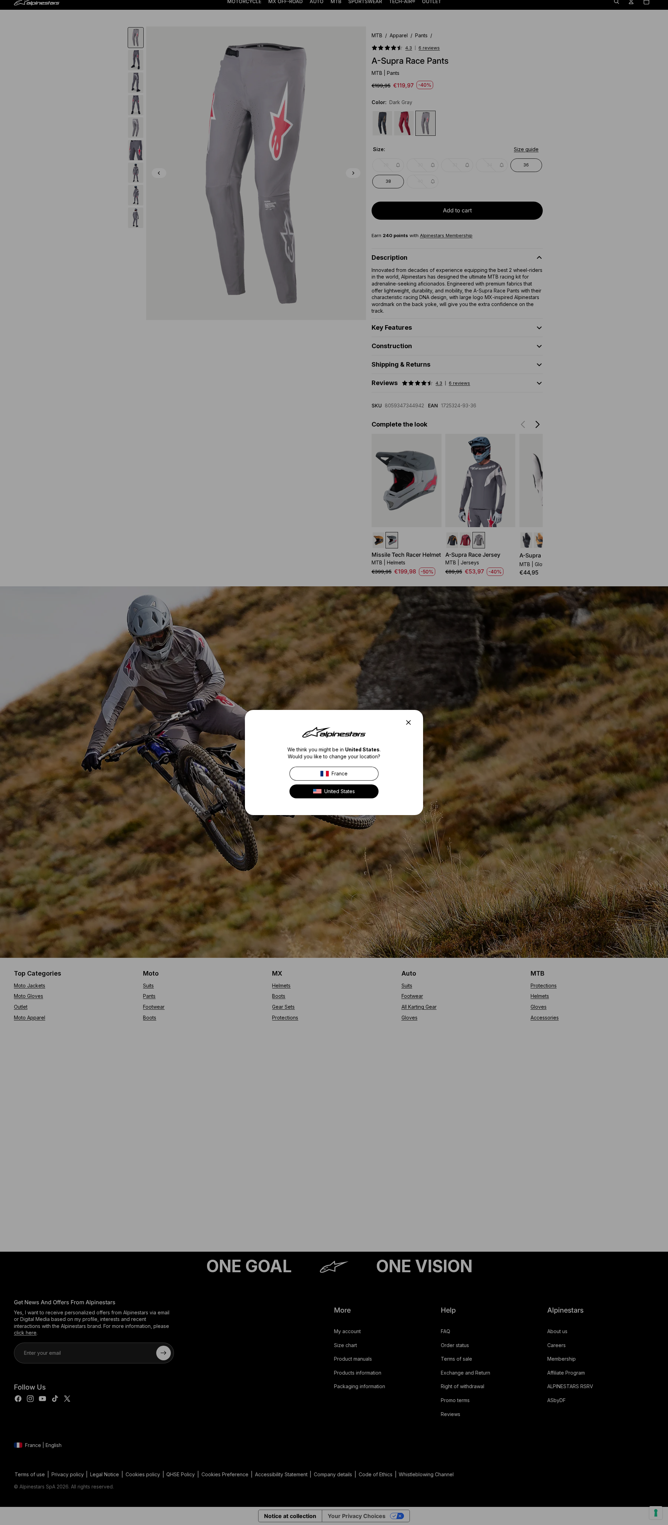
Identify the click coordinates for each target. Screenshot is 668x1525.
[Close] (411, 722)
